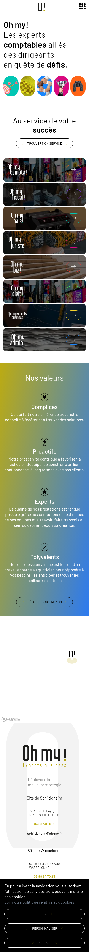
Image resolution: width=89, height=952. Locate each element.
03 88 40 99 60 (44, 824)
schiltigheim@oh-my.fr (44, 833)
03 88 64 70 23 (44, 876)
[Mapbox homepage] (10, 719)
